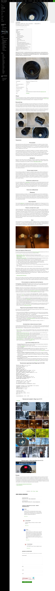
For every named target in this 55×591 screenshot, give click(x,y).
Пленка (3, 80)
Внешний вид (18, 31)
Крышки (3, 48)
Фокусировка (18, 33)
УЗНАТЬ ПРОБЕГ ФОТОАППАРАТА (3, 8)
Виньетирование (19, 39)
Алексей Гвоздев (28, 520)
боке (36, 360)
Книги (2, 19)
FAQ (1, 4)
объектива (22, 203)
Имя (22, 566)
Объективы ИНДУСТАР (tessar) (21, 275)
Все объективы (4, 79)
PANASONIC (3, 57)
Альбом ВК (18, 400)
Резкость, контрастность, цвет (21, 40)
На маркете (27, 93)
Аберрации (18, 38)
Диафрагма (18, 34)
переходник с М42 (43, 91)
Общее (17, 30)
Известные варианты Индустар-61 (21, 42)
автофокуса (23, 346)
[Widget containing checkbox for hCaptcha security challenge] (28, 578)
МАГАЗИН (2, 16)
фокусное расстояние (27, 305)
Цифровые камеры (4, 40)
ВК (31, 491)
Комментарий (24, 555)
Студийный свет (4, 50)
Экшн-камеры (4, 41)
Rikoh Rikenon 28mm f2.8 (38, 161)
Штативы (3, 49)
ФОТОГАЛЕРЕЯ (3, 11)
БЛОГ (2, 14)
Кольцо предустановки (20, 35)
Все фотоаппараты (4, 78)
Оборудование (18, 22)
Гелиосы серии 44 (19, 329)
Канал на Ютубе (4, 27)
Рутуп (34, 491)
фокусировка (28, 182)
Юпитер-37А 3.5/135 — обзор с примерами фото (29, 498)
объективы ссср (25, 494)
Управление (17, 32)
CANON (3, 54)
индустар (20, 494)
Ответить (26, 516)
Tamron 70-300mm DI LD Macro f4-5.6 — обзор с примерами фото (31, 501)
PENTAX (3, 56)
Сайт (23, 573)
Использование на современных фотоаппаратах (23, 43)
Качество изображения (19, 37)
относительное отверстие (31, 318)
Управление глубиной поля (20, 36)
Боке (17, 41)
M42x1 (17, 494)
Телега (37, 491)
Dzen (3, 26)
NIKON (3, 55)
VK (2, 28)
